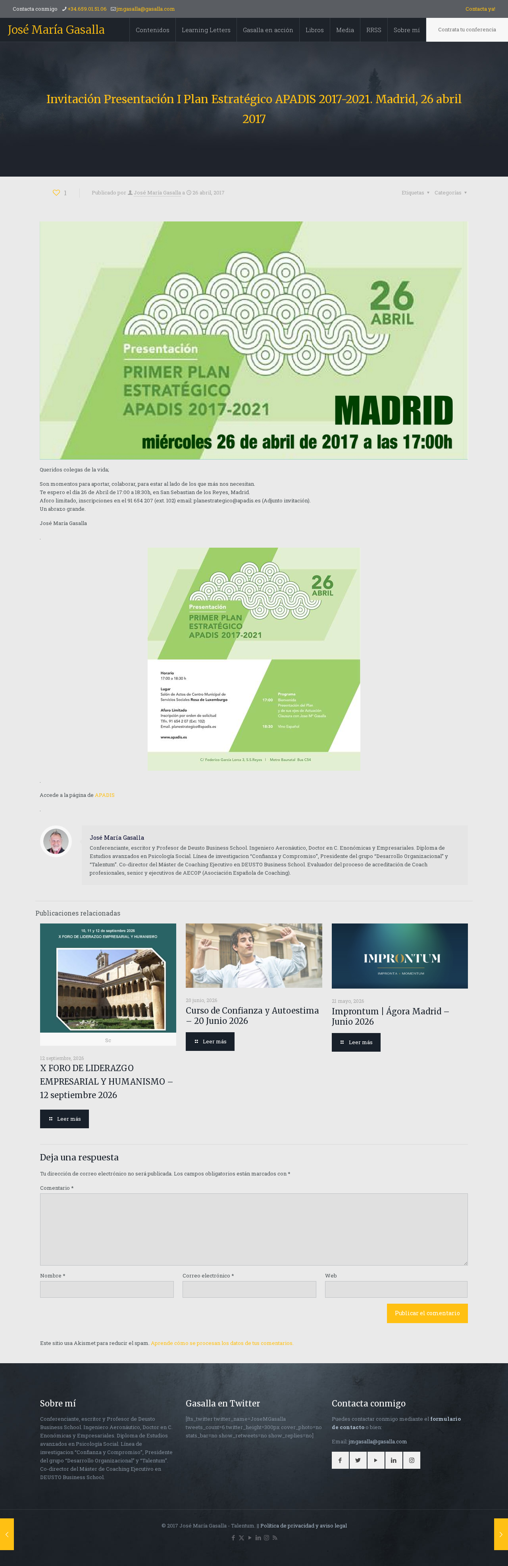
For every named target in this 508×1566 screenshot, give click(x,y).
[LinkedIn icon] (258, 1537)
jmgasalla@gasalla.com (146, 8)
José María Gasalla (56, 30)
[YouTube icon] (250, 1537)
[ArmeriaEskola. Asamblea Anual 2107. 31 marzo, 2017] (7, 1534)
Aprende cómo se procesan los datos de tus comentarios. (222, 1343)
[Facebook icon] (233, 1537)
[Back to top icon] (470, 1549)
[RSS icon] (275, 1537)
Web (331, 1275)
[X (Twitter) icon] (241, 1537)
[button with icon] (340, 1460)
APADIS (105, 794)
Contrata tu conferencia (467, 29)
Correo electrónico (208, 1275)
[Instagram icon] (266, 1537)
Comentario (57, 1187)
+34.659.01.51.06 (87, 8)
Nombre (52, 1275)
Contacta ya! (480, 8)
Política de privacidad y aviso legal (303, 1525)
